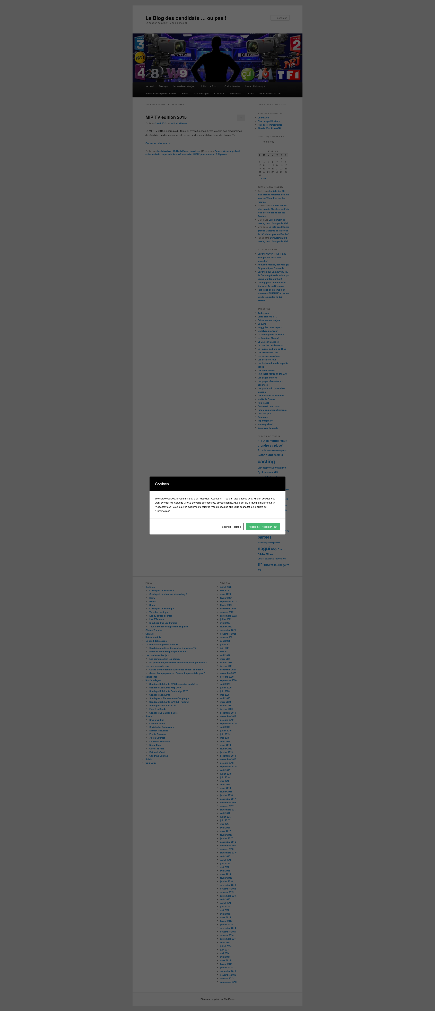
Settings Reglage (231, 526)
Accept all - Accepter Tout (263, 526)
